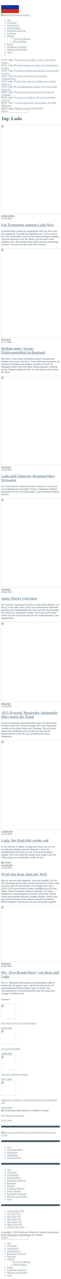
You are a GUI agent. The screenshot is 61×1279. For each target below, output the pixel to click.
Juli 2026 (11, 1213)
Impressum (12, 1152)
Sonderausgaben (15, 1149)
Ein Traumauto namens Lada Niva (27, 225)
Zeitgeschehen (14, 28)
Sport (9, 52)
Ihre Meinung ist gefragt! (12, 1115)
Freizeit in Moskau (21, 39)
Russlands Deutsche (16, 30)
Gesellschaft (13, 25)
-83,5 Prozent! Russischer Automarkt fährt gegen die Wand (29, 715)
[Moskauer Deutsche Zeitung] (15, 15)
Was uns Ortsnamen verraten (14, 1074)
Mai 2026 (11, 1219)
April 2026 (12, 1222)
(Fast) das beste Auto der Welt (24, 874)
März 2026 (12, 1224)
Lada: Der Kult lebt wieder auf (24, 840)
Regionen (11, 33)
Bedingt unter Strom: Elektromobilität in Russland (23, 350)
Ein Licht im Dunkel (10, 1049)
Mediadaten (12, 1155)
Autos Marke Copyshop (19, 598)
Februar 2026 (13, 1227)
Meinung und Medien (17, 49)
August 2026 (13, 1211)
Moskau (11, 36)
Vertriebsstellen (14, 1158)
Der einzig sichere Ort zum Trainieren (18, 1023)
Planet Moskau (20, 41)
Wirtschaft (12, 22)
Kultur (10, 44)
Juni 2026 (11, 1216)
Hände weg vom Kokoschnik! (29, 108)
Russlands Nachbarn (16, 47)
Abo (9, 20)
